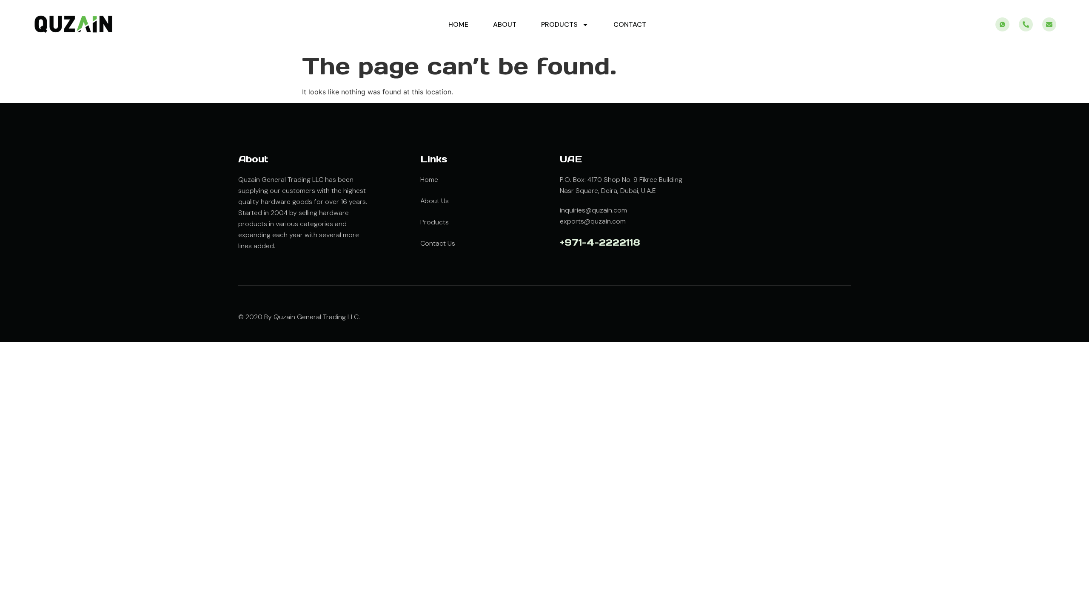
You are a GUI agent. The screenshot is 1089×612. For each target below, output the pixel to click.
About (504, 24)
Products (559, 24)
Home (458, 24)
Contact (629, 24)
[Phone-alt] (1026, 24)
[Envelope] (1049, 24)
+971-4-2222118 (600, 242)
